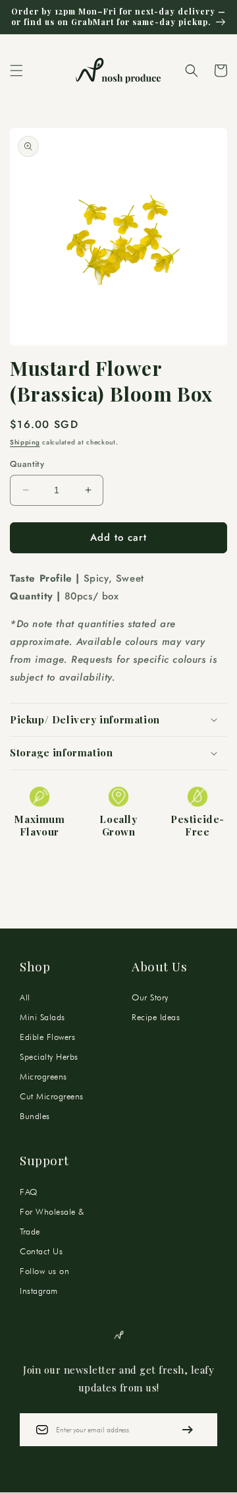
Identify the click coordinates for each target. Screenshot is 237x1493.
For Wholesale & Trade (52, 1221)
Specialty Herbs (49, 1056)
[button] (16, 70)
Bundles (35, 1116)
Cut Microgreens (52, 1096)
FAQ (29, 1191)
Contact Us (41, 1251)
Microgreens (43, 1076)
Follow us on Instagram (44, 1280)
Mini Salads (42, 1017)
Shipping (25, 442)
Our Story (150, 997)
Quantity (27, 464)
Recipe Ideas (156, 1017)
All (25, 997)
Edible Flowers (47, 1036)
